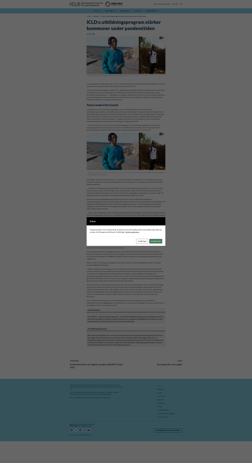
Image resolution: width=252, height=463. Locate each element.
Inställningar (142, 241)
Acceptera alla (156, 241)
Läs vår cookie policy (132, 232)
